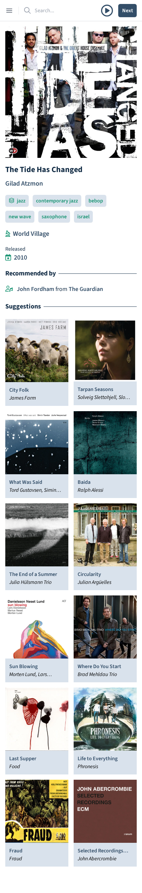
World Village (31, 233)
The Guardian (86, 289)
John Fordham (35, 289)
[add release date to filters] (8, 257)
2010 (20, 257)
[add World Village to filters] (7, 233)
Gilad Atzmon (24, 183)
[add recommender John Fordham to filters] (9, 289)
